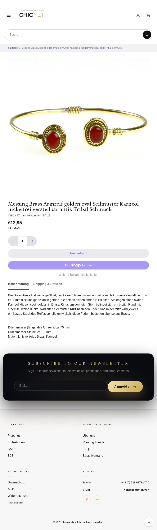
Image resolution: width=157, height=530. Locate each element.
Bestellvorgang (93, 455)
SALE (12, 449)
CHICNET (14, 215)
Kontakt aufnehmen (136, 489)
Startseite (13, 48)
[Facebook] (87, 499)
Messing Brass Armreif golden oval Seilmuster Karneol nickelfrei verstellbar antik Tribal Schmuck (71, 48)
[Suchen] (147, 35)
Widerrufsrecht (17, 495)
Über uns (89, 435)
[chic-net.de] (31, 14)
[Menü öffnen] (9, 15)
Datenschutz (16, 482)
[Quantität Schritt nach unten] (13, 241)
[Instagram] (97, 499)
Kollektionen (16, 442)
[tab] (20, 285)
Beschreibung (18, 284)
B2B (11, 455)
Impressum (15, 502)
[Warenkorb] (148, 15)
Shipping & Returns (47, 284)
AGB (11, 489)
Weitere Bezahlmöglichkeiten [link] (78, 274)
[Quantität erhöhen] (32, 241)
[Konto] (138, 15)
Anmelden (123, 386)
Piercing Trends (93, 442)
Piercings (14, 435)
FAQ (86, 449)
